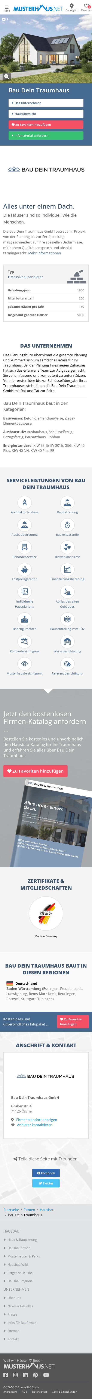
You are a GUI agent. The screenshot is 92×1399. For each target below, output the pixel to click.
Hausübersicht (25, 114)
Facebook (47, 1173)
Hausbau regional (20, 1281)
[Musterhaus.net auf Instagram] (18, 1376)
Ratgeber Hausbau (20, 1273)
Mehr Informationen (44, 253)
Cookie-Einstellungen (64, 1391)
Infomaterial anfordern (32, 135)
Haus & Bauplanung (22, 1239)
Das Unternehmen (27, 103)
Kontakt (13, 1339)
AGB (24, 1391)
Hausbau (47, 1209)
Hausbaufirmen (18, 1248)
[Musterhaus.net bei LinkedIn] (28, 1376)
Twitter (47, 1183)
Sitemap (13, 1331)
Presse (12, 1314)
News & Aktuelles (20, 1306)
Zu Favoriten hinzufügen (33, 125)
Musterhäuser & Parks (23, 1256)
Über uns (14, 1298)
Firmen (29, 1209)
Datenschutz (39, 1391)
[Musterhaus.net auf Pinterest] (38, 1376)
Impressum (10, 1391)
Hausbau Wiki (17, 1264)
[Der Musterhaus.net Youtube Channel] (46, 1376)
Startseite (11, 1209)
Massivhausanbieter (26, 277)
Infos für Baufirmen (21, 1322)
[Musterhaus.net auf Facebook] (8, 1376)
